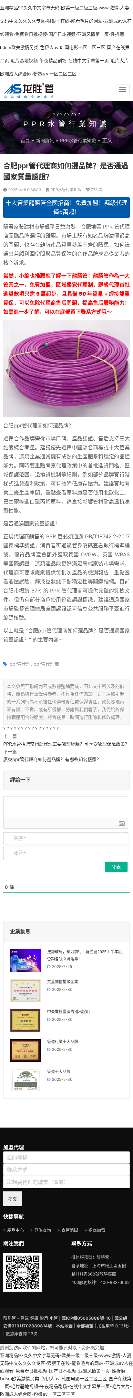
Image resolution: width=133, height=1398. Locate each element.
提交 (12, 1198)
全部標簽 (85, 1325)
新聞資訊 (45, 140)
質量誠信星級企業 (62, 982)
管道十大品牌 (58, 1072)
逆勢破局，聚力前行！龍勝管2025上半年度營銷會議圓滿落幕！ (84, 955)
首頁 (25, 140)
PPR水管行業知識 (78, 140)
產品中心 (15, 1230)
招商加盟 (96, 1230)
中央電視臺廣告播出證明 (68, 1012)
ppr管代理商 (46, 664)
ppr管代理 (20, 664)
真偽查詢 (42, 1230)
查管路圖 (69, 1230)
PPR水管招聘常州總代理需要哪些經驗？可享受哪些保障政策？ (66, 744)
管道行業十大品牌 (62, 1042)
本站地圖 (64, 1325)
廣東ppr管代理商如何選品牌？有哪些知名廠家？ (52, 759)
